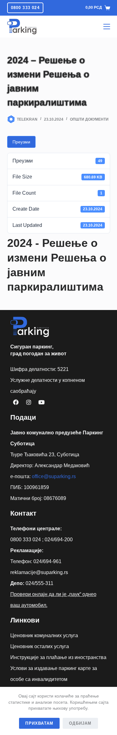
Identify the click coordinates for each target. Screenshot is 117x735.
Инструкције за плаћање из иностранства (58, 657)
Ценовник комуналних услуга (44, 635)
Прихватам (39, 723)
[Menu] (106, 26)
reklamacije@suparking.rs (39, 572)
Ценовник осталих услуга (39, 646)
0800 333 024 (25, 7)
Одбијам (80, 723)
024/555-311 (39, 583)
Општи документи (89, 119)
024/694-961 (47, 561)
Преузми (21, 141)
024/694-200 (59, 539)
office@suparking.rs (54, 476)
